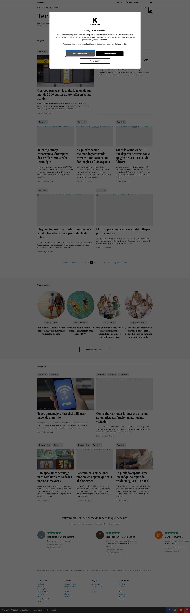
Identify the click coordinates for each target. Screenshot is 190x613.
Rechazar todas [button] (80, 53)
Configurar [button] (95, 61)
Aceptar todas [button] (110, 53)
